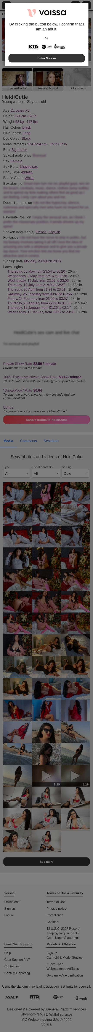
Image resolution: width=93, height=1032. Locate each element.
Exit (46, 38)
